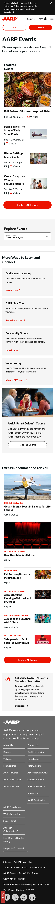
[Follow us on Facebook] (6, 897)
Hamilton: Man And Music (19, 555)
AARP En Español (36, 752)
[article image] (27, 106)
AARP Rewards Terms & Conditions (20, 873)
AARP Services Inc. (37, 800)
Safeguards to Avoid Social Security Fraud (16, 641)
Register (31, 19)
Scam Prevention (12, 636)
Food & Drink (10, 571)
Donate (7, 752)
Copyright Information (14, 878)
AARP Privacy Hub (23, 861)
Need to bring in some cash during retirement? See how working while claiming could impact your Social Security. (20, 7)
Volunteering (14, 363)
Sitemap (7, 861)
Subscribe (20, 705)
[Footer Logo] (27, 722)
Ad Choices (43, 884)
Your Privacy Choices (13, 890)
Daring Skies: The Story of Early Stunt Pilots (14, 130)
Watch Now (12, 290)
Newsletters (33, 758)
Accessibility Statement (33, 867)
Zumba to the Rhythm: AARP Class (17, 620)
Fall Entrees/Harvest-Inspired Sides (27, 111)
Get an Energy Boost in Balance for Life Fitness (27, 508)
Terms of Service (11, 867)
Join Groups (12, 350)
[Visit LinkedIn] (32, 897)
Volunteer (8, 758)
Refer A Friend (34, 765)
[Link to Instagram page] (23, 897)
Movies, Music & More (14, 551)
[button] (52, 19)
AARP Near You (15, 303)
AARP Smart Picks (12, 779)
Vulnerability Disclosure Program (19, 884)
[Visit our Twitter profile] (15, 897)
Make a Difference (15, 380)
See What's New (14, 320)
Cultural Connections (16, 615)
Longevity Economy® (13, 848)
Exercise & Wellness (13, 503)
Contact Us (33, 745)
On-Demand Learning (18, 273)
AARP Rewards (10, 772)
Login (40, 18)
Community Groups (17, 333)
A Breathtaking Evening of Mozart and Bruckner (17, 598)
